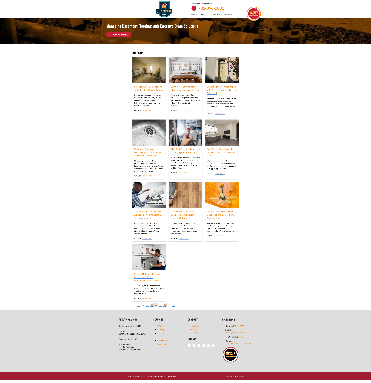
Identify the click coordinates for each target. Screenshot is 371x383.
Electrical (160, 333)
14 (147, 305)
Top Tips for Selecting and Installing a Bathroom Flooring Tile (221, 152)
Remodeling (161, 344)
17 (160, 305)
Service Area (216, 15)
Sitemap (173, 376)
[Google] (203, 345)
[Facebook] (198, 345)
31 (173, 305)
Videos (194, 329)
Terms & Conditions (152, 376)
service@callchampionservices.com (238, 333)
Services (194, 15)
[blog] (189, 345)
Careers (195, 333)
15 (152, 305)
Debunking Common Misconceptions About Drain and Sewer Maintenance (147, 152)
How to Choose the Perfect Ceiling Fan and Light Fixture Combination (220, 214)
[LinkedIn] (213, 345)
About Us (204, 15)
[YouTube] (208, 345)
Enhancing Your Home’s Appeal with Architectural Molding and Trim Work (221, 90)
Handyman (161, 337)
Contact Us (228, 15)
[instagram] (194, 345)
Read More (147, 110)
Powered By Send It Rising (234, 376)
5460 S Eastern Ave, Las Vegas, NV (238, 343)
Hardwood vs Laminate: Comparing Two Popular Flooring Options (182, 214)
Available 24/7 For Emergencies (201, 3)
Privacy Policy (165, 376)
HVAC (159, 326)
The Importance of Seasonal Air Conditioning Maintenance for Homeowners (148, 214)
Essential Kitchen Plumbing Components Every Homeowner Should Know (147, 277)
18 (165, 305)
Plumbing (160, 330)
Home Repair (162, 340)
